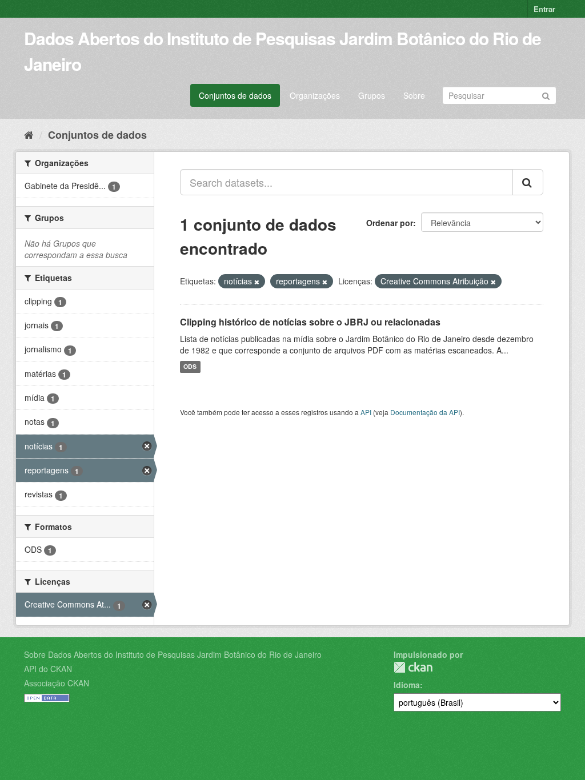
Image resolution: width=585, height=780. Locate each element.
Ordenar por (389, 222)
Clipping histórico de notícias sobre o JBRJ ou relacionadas (310, 321)
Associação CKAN (56, 683)
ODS (190, 367)
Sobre (414, 95)
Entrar (544, 8)
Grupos (371, 95)
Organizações (315, 95)
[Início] (29, 134)
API (365, 412)
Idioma (407, 684)
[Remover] (256, 281)
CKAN (413, 667)
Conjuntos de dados (235, 95)
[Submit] (546, 94)
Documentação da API (425, 412)
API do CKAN (48, 668)
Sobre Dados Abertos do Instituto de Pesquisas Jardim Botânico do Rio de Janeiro (173, 654)
